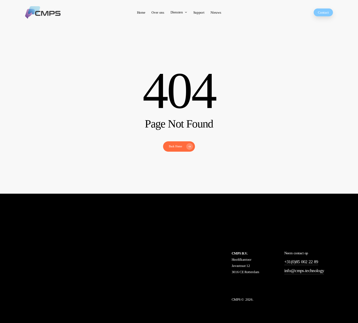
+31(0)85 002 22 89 (301, 261)
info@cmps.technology (304, 270)
